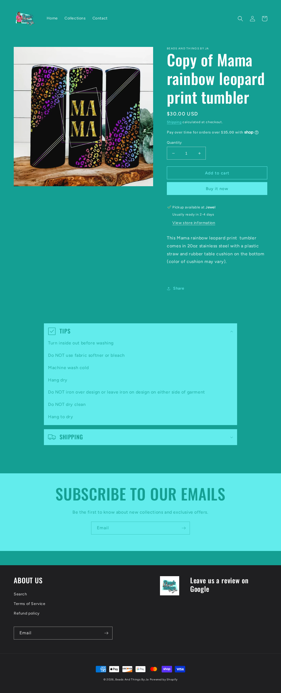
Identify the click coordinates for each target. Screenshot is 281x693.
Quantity (174, 142)
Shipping (174, 122)
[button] (240, 19)
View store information (193, 222)
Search (20, 594)
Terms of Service (30, 603)
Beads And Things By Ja (131, 679)
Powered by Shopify (164, 679)
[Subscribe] (184, 528)
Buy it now (217, 188)
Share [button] (178, 288)
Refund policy (27, 613)
